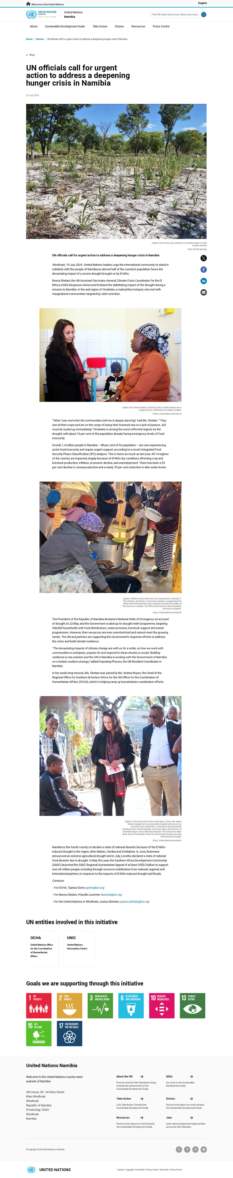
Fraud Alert (140, 1170)
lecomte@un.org (111, 894)
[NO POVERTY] (39, 1005)
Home (29, 39)
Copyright (130, 1170)
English (202, 3)
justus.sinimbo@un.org (134, 901)
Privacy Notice (152, 1170)
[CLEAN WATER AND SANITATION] (131, 1005)
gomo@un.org (95, 887)
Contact (120, 1170)
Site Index (164, 1170)
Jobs (169, 1117)
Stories (40, 39)
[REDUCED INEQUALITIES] (162, 1005)
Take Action (123, 1098)
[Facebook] (204, 269)
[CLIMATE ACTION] (193, 1005)
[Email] (204, 292)
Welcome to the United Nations (47, 4)
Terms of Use (176, 1170)
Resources (123, 1117)
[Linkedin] (204, 281)
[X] (204, 258)
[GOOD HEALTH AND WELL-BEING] (101, 1005)
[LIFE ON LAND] (39, 1033)
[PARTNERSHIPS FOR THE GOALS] (70, 1033)
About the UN (124, 1076)
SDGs (169, 1076)
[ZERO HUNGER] (70, 1005)
